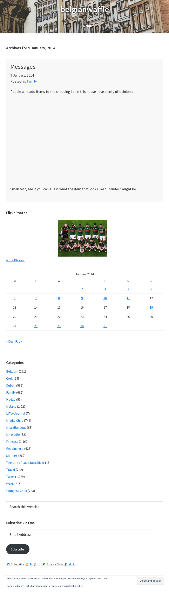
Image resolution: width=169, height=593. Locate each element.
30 (82, 326)
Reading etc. (14, 448)
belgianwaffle (84, 9)
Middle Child (14, 420)
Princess (12, 441)
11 (128, 298)
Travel (10, 470)
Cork (9, 378)
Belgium (12, 371)
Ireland (11, 406)
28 (36, 326)
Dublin (10, 385)
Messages (22, 66)
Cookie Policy (76, 585)
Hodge (10, 399)
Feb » (18, 341)
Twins (10, 477)
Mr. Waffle (13, 434)
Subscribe (18, 549)
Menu (87, 26)
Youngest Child (16, 491)
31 (105, 326)
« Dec (9, 341)
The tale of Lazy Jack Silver (25, 462)
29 (59, 326)
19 (151, 307)
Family (32, 81)
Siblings (12, 455)
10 (105, 298)
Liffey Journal (15, 413)
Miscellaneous (16, 427)
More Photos (15, 260)
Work (10, 484)
